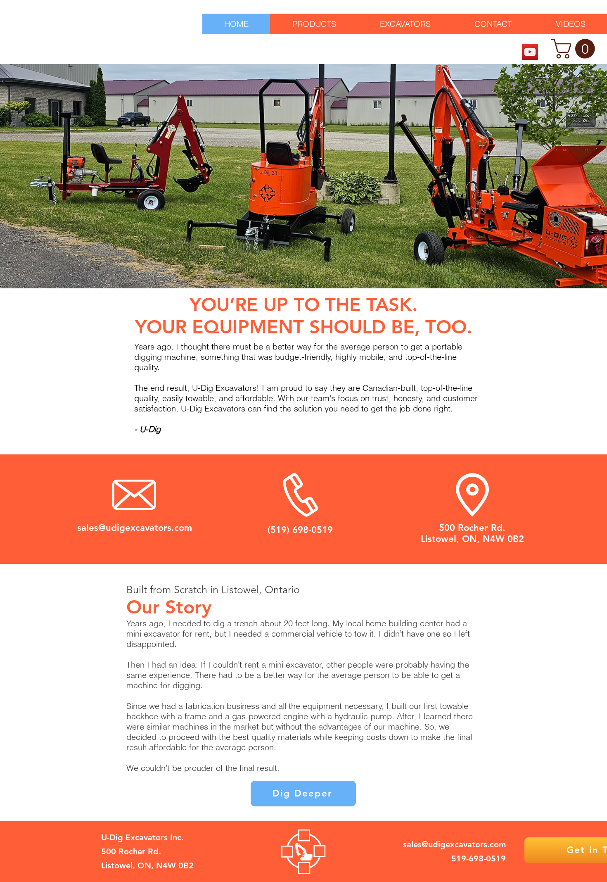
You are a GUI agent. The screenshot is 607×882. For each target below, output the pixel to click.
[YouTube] (530, 52)
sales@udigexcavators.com (134, 527)
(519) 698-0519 (300, 529)
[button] (575, 49)
